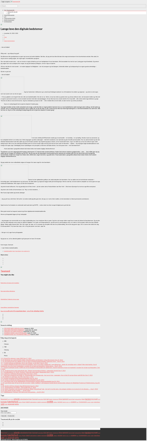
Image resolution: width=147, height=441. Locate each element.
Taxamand (5, 271)
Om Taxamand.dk (9, 10)
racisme (60, 402)
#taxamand (4, 399)
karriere (88, 399)
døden (51, 399)
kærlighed (12, 401)
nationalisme (33, 402)
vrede (5, 404)
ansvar (11, 399)
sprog (64, 402)
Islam (83, 399)
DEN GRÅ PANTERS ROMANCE (14, 330)
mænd (28, 402)
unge (92, 402)
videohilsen (97, 402)
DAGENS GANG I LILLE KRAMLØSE (15, 333)
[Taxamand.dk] (15, 1)
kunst (99, 399)
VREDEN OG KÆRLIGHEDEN (13, 331)
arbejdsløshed (24, 399)
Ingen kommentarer (9, 41)
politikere (55, 402)
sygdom (73, 402)
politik (50, 401)
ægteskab (11, 404)
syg (70, 402)
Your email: (4, 411)
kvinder (4, 402)
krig (92, 399)
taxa (77, 402)
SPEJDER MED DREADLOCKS (14, 328)
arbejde (17, 399)
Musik (23, 402)
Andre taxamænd (9, 20)
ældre (17, 404)
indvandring (78, 399)
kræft (96, 399)
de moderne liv (26, 251)
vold (2, 404)
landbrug (20, 402)
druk (44, 399)
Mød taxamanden (9, 15)
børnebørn (18, 251)
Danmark (35, 399)
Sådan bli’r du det (12, 12)
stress (67, 402)
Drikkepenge (8, 21)
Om (8, 13)
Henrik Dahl (71, 399)
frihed (60, 399)
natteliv (39, 402)
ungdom (89, 402)
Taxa (5, 37)
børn (14, 251)
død (47, 399)
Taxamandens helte (9, 18)
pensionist (44, 402)
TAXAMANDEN (83, 402)
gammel (65, 399)
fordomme (55, 399)
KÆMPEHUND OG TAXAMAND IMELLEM (17, 334)
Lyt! (5, 17)
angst (9, 399)
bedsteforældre (8, 251)
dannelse (40, 399)
